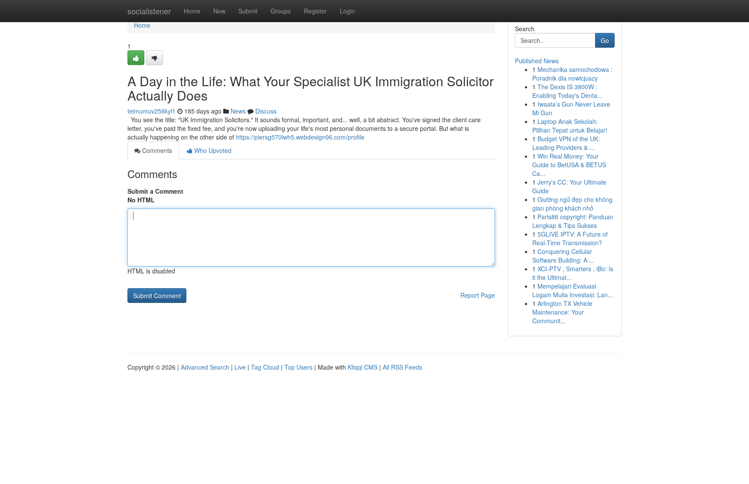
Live (240, 367)
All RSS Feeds (402, 367)
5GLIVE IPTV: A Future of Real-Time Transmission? (570, 238)
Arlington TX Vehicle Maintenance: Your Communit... (562, 312)
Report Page (477, 295)
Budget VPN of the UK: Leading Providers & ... (566, 143)
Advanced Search (205, 367)
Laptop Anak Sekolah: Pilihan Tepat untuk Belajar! (569, 125)
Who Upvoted (211, 150)
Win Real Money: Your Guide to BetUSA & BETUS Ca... (569, 165)
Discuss (266, 111)
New (219, 10)
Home (192, 10)
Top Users (298, 367)
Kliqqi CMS (363, 367)
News (238, 111)
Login (347, 10)
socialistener (149, 10)
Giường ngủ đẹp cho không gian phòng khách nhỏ (572, 203)
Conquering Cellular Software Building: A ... (563, 255)
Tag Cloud (265, 367)
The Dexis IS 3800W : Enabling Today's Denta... (567, 91)
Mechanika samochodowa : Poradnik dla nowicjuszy (572, 73)
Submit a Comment (155, 191)
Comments (156, 150)
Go (605, 40)
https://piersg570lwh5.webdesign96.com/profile (300, 137)
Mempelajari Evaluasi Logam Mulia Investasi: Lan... (572, 290)
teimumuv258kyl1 (151, 111)
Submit (247, 10)
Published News (537, 60)
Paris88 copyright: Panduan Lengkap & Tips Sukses (572, 221)
